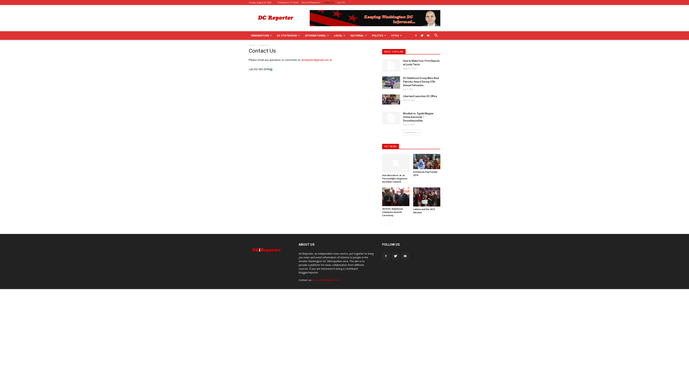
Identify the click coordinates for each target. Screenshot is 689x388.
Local (338, 35)
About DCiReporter (311, 2)
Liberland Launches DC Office (420, 96)
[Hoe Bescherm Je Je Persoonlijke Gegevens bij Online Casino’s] (395, 163)
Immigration (260, 35)
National (357, 35)
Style (395, 35)
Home (252, 45)
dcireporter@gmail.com (315, 59)
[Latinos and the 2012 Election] (426, 196)
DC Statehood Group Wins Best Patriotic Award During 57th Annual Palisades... (421, 82)
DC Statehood (287, 35)
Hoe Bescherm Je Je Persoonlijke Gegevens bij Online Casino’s (394, 178)
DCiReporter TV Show (288, 2)
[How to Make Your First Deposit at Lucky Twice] (391, 65)
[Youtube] (428, 35)
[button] (436, 36)
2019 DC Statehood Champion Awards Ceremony (392, 212)
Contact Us (329, 2)
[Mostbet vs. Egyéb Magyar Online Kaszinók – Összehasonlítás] (391, 118)
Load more (410, 132)
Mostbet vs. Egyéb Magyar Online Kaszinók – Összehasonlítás (418, 117)
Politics (377, 35)
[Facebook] (416, 35)
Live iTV (341, 2)
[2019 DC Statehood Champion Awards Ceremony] (395, 196)
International (315, 35)
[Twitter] (422, 35)
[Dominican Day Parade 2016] (426, 161)
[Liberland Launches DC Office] (391, 99)
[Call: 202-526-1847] (270, 69)
